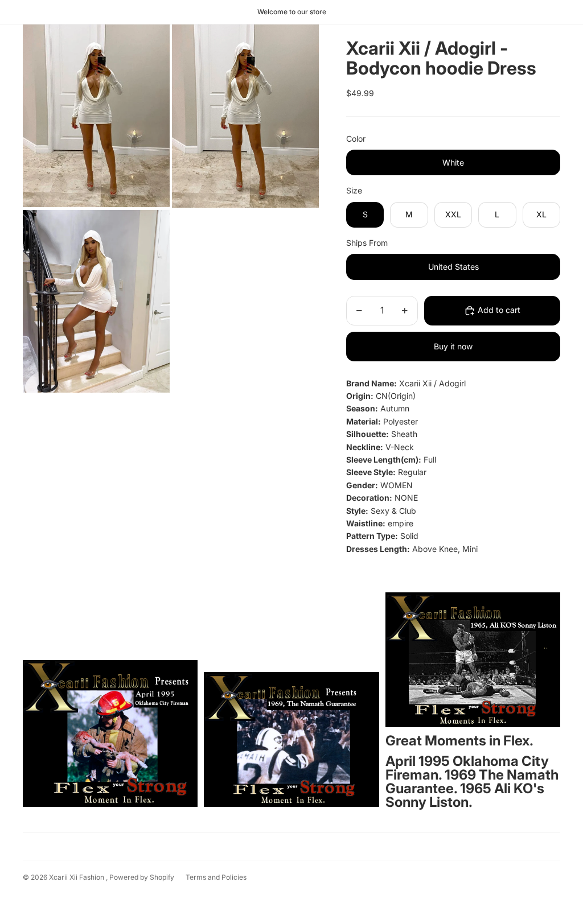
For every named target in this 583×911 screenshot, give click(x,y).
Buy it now (453, 346)
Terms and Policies (216, 877)
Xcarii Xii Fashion (77, 877)
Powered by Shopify (141, 877)
